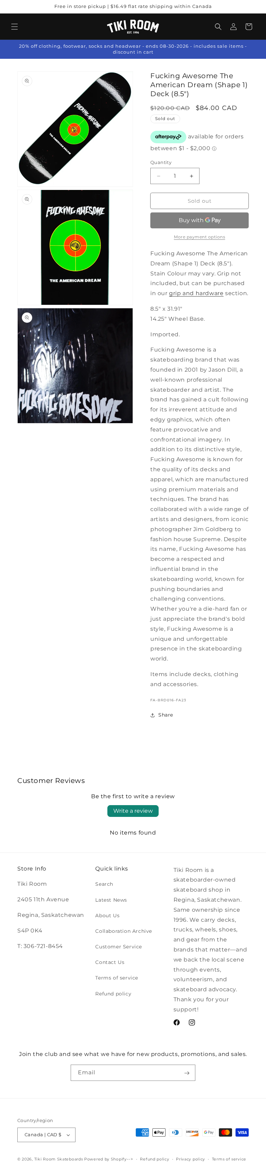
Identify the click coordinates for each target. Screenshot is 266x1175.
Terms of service (116, 978)
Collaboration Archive (123, 931)
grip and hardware (196, 293)
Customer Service (118, 947)
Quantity (160, 162)
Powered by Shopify (105, 1159)
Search (104, 884)
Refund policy (113, 994)
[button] (14, 26)
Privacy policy (190, 1159)
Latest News (111, 900)
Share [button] (165, 715)
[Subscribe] (186, 1073)
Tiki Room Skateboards (58, 1159)
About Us (107, 915)
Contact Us (109, 962)
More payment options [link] (199, 236)
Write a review (133, 811)
